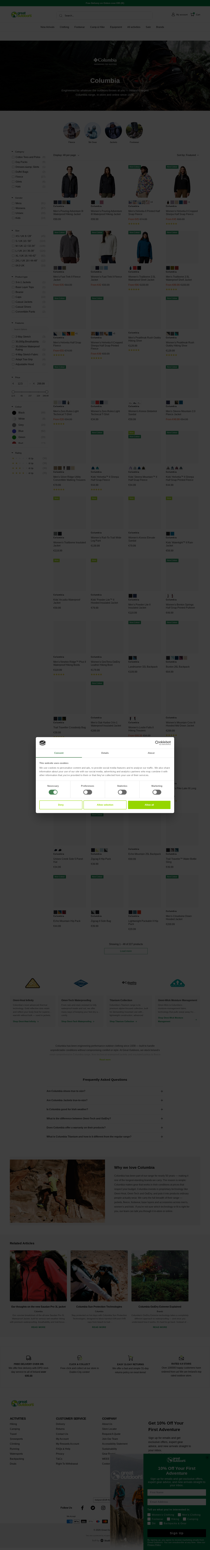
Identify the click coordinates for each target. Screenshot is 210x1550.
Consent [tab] (58, 753)
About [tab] (151, 753)
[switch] (87, 792)
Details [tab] (105, 753)
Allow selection (105, 805)
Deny (61, 805)
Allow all (149, 805)
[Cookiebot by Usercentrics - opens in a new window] (157, 743)
